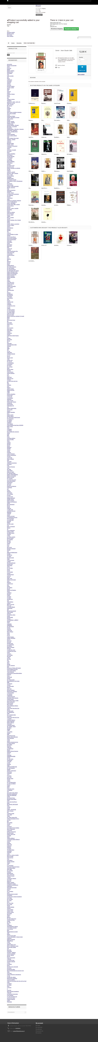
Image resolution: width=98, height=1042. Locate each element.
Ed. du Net (9, 900)
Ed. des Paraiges (10, 268)
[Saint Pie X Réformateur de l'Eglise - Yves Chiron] (47, 180)
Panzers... (43, 103)
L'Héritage (9, 959)
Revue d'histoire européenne (13, 991)
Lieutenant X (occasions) (12, 146)
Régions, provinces (11, 187)
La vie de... (56, 154)
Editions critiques (10, 882)
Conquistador (9, 253)
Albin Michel (9, 565)
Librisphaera (9, 895)
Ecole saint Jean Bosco (12, 801)
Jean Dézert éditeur (11, 868)
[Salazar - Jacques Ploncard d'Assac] (35, 146)
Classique (9, 85)
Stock (8, 581)
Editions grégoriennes (11, 455)
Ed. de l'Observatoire (11, 782)
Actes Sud (9, 777)
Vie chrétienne (10, 195)
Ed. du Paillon (10, 870)
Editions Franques (11, 275)
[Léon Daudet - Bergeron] (73, 163)
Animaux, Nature (10, 225)
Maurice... (31, 120)
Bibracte (8, 917)
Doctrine (8, 196)
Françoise (9, 990)
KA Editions (9, 646)
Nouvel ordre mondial (11, 947)
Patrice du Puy (10, 857)
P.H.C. (8, 325)
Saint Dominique (10, 738)
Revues (8, 340)
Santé (8, 182)
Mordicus (9, 582)
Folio (8, 546)
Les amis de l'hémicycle (12, 996)
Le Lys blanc (9, 731)
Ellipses (8, 278)
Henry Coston (10, 287)
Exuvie (8, 635)
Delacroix (9, 259)
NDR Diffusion (10, 940)
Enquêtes (9, 108)
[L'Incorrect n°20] (73, 237)
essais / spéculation (11, 203)
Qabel (8, 713)
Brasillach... (57, 137)
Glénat (8, 586)
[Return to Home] (8, 43)
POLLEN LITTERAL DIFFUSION (14, 668)
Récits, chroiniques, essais (12, 946)
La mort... (56, 205)
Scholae (8, 807)
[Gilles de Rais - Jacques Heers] (35, 163)
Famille (8, 109)
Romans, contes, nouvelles (12, 208)
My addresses (39, 1029)
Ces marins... (57, 120)
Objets (8, 88)
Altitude (8, 729)
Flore (8, 859)
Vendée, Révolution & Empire (13, 117)
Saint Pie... (31, 137)
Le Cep (8, 975)
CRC (8, 256)
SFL (8, 231)
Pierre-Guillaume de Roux (12, 669)
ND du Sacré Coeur (11, 320)
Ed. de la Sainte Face (11, 918)
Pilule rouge (9, 844)
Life (8, 488)
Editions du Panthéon (11, 590)
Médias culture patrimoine (12, 736)
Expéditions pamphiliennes (12, 885)
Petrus (8, 490)
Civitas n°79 (43, 245)
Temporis (9, 534)
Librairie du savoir (10, 875)
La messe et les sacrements (13, 194)
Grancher (9, 629)
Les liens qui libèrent (11, 783)
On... (30, 188)
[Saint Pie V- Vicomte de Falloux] (35, 129)
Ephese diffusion (10, 722)
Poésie (8, 211)
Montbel (8, 549)
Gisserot (9, 456)
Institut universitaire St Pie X (13, 818)
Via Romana (9, 683)
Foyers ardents (10, 909)
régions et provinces (11, 190)
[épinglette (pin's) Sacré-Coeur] (60, 237)
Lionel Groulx (57, 103)
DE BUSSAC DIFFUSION (12, 804)
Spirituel (8, 83)
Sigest (8, 622)
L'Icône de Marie (10, 692)
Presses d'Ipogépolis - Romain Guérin (15, 936)
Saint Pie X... (44, 188)
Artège (8, 566)
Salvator (8, 685)
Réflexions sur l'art (11, 103)
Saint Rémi (9, 343)
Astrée (8, 842)
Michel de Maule (10, 518)
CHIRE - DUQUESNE (11, 809)
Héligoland (9, 399)
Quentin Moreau (10, 699)
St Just (8, 351)
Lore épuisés (9, 364)
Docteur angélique (10, 690)
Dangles (8, 627)
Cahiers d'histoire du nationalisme (14, 974)
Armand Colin (10, 564)
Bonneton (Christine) (11, 548)
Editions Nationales (11, 277)
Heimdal (8, 230)
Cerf (8, 551)
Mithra (8, 317)
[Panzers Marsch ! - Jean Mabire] (47, 95)
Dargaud (8, 443)
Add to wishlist (81, 74)
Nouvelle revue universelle (12, 966)
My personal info (39, 1031)
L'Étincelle (9, 992)
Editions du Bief (10, 531)
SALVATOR (9, 677)
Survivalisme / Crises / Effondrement (14, 181)
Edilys (8, 803)
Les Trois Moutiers (11, 311)
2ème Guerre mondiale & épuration (14, 112)
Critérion (8, 442)
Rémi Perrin (9, 339)
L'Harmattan (9, 296)
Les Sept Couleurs (11, 309)
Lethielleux (9, 592)
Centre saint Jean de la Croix (13, 717)
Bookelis (9, 594)
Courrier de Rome (10, 255)
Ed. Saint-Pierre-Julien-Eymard (13, 417)
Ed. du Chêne (10, 899)
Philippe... (69, 205)
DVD (8, 90)
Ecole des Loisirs (10, 788)
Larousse (9, 575)
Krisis (8, 375)
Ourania (8, 678)
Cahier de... (44, 137)
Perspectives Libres (11, 614)
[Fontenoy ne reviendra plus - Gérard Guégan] (35, 95)
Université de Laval (11, 735)
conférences (9, 79)
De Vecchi (9, 365)
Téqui (8, 468)
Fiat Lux (8, 639)
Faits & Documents (11, 957)
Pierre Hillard (9, 330)
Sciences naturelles (11, 953)
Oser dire (9, 642)
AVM (8, 460)
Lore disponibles (10, 362)
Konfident (9, 452)
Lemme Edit (9, 457)
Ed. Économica (10, 418)
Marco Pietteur (10, 631)
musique (9, 164)
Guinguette (9, 81)
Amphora (9, 888)
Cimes (8, 825)
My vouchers (38, 1032)
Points (8, 436)
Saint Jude (9, 688)
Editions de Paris (10, 500)
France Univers (10, 372)
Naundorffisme (10, 873)
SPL (8, 349)
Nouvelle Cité (10, 599)
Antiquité (9, 133)
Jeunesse (9, 82)
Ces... (42, 120)
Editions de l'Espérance (12, 501)
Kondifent (9, 843)
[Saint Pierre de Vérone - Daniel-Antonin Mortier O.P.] (73, 112)
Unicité (8, 753)
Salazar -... (31, 154)
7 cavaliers (9, 718)
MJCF (8, 318)
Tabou (8, 972)
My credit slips (39, 1027)
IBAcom (8, 914)
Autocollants (9, 73)
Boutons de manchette (11, 65)
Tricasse (9, 877)
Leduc (8, 661)
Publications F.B (10, 405)
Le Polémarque (10, 748)
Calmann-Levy (10, 583)
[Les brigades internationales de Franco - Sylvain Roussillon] (35, 253)
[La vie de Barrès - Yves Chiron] (60, 146)
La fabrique (9, 430)
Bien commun (10, 704)
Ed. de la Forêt (10, 903)
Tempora (9, 908)
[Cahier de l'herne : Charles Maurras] (47, 129)
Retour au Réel (10, 856)
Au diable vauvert (10, 533)
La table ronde (10, 509)
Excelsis (9, 495)
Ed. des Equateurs (11, 768)
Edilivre (8, 934)
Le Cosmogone (10, 865)
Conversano (9, 830)
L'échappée (9, 429)
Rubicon (8, 387)
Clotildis (8, 733)
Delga (8, 923)
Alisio (8, 662)
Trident (8, 816)
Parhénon (9, 872)
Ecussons (9, 68)
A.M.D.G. (9, 233)
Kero (8, 585)
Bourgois (9, 540)
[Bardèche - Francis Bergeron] (60, 180)
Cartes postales (10, 75)
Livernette (9, 848)
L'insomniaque (10, 398)
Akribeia (8, 235)
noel (8, 948)
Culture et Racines (11, 453)
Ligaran (8, 535)
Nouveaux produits (11, 32)
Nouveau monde (10, 557)
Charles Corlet (10, 910)
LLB (8, 374)
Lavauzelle (9, 623)
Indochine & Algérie (11, 116)
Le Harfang (9, 983)
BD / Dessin (9, 105)
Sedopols (9, 346)
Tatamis (8, 449)
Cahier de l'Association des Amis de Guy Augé (16, 981)
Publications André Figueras (13, 335)
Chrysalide (9, 879)
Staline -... (43, 171)
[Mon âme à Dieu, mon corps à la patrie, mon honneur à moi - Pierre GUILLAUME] (35, 213)
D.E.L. (8, 257)
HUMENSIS (9, 625)
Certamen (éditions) (11, 720)
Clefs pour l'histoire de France (13, 866)
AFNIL (8, 916)
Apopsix (8, 411)
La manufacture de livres (12, 517)
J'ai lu (8, 774)
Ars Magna (9, 421)
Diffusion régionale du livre (12, 742)
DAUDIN (9, 448)
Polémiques (9, 333)
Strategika (9, 852)
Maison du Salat (10, 314)
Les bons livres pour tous (12, 381)
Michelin (8, 444)
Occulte (8, 169)
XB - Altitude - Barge (11, 726)
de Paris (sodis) (10, 523)
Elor (8, 812)
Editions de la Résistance (12, 273)
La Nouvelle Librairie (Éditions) (13, 839)
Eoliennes (9, 674)
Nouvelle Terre (10, 643)
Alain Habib (9, 869)
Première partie (10, 711)
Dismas (8, 262)
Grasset (8, 573)
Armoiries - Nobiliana (11, 952)
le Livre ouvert (10, 496)
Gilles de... (31, 171)
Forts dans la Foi (10, 282)
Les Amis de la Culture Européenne (14, 896)
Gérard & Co (9, 285)
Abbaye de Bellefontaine (12, 552)
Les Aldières (9, 420)
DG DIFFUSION (10, 626)
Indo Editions (9, 860)
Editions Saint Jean (11, 834)
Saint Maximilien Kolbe (12, 344)
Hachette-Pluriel (10, 574)
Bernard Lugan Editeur (11, 799)
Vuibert (8, 657)
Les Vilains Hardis (11, 312)
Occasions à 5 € (10, 166)
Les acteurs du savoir (11, 479)
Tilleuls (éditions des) (11, 944)
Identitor (8, 288)
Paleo (8, 805)
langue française (10, 213)
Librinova (9, 613)
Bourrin (8, 505)
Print (59, 67)
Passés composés (11, 665)
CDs (8, 77)
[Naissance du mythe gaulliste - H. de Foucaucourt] (60, 163)
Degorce (8, 229)
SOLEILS (9, 752)
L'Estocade (9, 723)
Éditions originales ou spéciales (13, 168)
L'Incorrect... (69, 245)
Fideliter (8, 281)
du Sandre (9, 761)
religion (8, 92)
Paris (8, 188)
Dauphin (8, 769)
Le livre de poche (10, 560)
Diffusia (8, 687)
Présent (8, 334)
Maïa (8, 930)
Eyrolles (8, 553)
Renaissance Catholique (12, 978)
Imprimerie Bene (10, 290)
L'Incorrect (9, 987)
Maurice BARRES (10, 161)
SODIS (8, 503)
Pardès (8, 796)
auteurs (8, 226)
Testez (8, 634)
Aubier (8, 786)
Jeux (8, 74)
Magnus (8, 527)
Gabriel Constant (10, 283)
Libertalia (9, 764)
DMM (8, 682)
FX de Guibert (10, 572)
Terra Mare (9, 461)
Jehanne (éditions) (11, 838)
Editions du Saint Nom (11, 274)
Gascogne (9, 755)
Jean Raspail (9, 157)
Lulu (8, 791)
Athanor (8, 621)
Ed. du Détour (10, 539)
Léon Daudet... (70, 171)
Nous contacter (10, 36)
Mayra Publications (11, 829)
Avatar (8, 243)
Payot (8, 787)
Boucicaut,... (31, 205)
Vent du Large (10, 357)
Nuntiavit (9, 491)
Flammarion (9, 772)
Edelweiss (9, 846)
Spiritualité (9, 191)
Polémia (8, 331)
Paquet (8, 595)
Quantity (81, 57)
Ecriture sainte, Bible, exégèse (13, 204)
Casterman (9, 773)
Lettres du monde (10, 313)
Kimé (8, 434)
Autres (8, 66)
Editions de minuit (10, 516)
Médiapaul (9, 512)
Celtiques (9, 249)
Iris (7, 291)
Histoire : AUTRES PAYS (12, 131)
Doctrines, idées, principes (12, 173)
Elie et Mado (9, 822)
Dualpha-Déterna (10, 265)
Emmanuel (9, 464)
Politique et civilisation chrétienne (14, 200)
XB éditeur (9, 727)
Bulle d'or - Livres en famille (13, 855)
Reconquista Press (11, 798)
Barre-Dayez (9, 244)
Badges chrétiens (10, 70)
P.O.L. (8, 326)
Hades (8, 559)
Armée (8, 114)
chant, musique (10, 104)
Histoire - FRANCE (11, 122)
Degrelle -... (31, 245)
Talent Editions (10, 601)
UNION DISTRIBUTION (12, 766)
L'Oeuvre (9, 303)
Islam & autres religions (12, 135)
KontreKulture (10, 294)
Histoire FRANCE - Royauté (13, 125)
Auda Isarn (9, 240)
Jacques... (43, 205)
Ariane (8, 633)
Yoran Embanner (10, 672)
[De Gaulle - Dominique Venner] (73, 146)
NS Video (9, 469)
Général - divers (10, 144)
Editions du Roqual (11, 939)
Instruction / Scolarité (11, 149)
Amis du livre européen (12, 238)
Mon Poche (9, 547)
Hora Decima (9, 482)
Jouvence (9, 653)
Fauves (8, 300)
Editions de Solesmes (11, 486)
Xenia (8, 427)
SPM (8, 299)
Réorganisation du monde (12, 894)
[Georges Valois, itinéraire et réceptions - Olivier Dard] (73, 95)
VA (7, 529)
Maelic (8, 836)
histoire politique (10, 175)
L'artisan (8, 603)
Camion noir (9, 248)
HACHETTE (9, 555)
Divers (8, 78)
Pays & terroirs (10, 327)
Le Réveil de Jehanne (11, 878)
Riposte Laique (10, 369)
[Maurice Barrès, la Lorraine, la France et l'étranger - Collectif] (35, 112)
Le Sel (8, 808)
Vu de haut (9, 973)
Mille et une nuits (10, 604)
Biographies (19, 43)
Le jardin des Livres (11, 649)
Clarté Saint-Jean (10, 252)
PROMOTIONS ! (10, 178)
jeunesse (9, 91)
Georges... (69, 103)
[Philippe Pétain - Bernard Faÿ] (73, 197)
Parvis (8, 890)
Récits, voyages (10, 217)
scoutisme (9, 147)
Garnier (8, 514)
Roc (8, 342)
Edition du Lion (10, 378)
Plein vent (9, 605)
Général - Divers (10, 192)
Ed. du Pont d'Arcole (11, 269)
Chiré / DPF (9, 814)
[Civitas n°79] (47, 237)
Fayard (8, 570)
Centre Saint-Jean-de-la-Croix (13, 708)
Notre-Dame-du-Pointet (12, 887)
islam (8, 137)
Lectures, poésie (10, 87)
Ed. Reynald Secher (11, 473)
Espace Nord (9, 395)
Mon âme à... (32, 222)
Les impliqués (10, 298)
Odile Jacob (9, 578)
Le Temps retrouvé (11, 743)
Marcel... (69, 188)
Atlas (8, 383)
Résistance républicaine (12, 794)
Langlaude (9, 304)
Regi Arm (9, 746)
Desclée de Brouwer (11, 562)
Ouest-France (10, 324)
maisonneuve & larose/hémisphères (14, 673)
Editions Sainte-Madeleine (12, 474)
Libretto (8, 543)
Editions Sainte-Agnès (11, 408)
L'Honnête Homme (11, 725)
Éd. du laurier (10, 478)
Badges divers (10, 72)
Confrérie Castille (10, 813)
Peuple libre (9, 487)
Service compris (10, 912)
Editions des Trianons (11, 401)
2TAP (8, 933)
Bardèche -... (57, 188)
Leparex (8, 308)
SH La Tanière (10, 494)
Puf (7, 336)
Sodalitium (9, 422)
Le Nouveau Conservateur (12, 994)
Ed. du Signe (9, 366)
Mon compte (9, 34)
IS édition (9, 598)
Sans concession (10, 874)
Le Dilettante (9, 790)
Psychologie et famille (11, 179)
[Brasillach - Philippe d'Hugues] (60, 129)
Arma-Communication (11, 239)
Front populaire (10, 995)
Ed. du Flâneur (10, 891)
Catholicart (9, 938)
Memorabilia (9, 744)
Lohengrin (9, 840)
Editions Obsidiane (11, 412)
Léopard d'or (9, 403)
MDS (8, 435)
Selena (8, 433)
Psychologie (9, 183)
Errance (8, 785)
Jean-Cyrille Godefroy (11, 670)
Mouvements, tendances (12, 130)
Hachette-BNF (10, 617)
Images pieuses (10, 205)
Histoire (13, 43)
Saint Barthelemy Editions (12, 926)
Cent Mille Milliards (11, 607)
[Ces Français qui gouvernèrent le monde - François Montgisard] (47, 112)
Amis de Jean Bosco (11, 237)
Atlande (8, 664)
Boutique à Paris (10, 33)
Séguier (8, 757)
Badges (8, 69)
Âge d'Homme (10, 295)
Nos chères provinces (11, 266)
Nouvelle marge (10, 833)
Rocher (8, 577)
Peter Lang (9, 329)
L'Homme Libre (10, 301)
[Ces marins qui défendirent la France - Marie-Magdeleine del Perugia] (60, 112)
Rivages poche (10, 778)
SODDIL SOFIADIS (11, 638)
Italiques (9, 292)
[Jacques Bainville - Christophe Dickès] (47, 213)
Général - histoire (10, 121)
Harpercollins (9, 608)
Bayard (8, 588)
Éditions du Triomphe (11, 475)
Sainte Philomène (10, 721)
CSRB (8, 730)
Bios (8, 821)
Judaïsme (9, 140)
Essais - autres (10, 214)
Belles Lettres (10, 426)
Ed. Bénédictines (10, 712)
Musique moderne (10, 86)
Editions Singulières (11, 394)
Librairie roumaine (10, 861)
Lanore (8, 652)
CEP (8, 864)
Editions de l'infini (10, 390)
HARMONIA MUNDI (11, 756)
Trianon (8, 862)
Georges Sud (9, 360)
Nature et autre (10, 185)
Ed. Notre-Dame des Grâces (13, 270)
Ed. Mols (9, 542)
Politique (9, 170)
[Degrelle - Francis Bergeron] (35, 237)
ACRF (8, 800)
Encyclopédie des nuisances (13, 431)
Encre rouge (9, 904)
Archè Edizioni (10, 227)
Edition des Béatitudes (11, 795)
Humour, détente (10, 955)
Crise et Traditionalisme (12, 201)
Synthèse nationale (11, 353)
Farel (8, 465)
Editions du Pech (10, 477)
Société (8, 218)
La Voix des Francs (11, 997)
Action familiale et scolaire (12, 234)
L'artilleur (9, 561)
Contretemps (9, 695)
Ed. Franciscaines (11, 679)
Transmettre (9, 492)
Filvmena (9, 707)
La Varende (9, 159)
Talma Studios (10, 612)
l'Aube (8, 765)
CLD (8, 525)
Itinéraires (9, 385)
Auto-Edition (9, 242)
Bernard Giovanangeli (11, 611)
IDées (8, 368)
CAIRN (8, 942)
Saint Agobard (10, 424)
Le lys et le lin (10, 929)
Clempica (9, 379)
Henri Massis (9, 155)
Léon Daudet (9, 160)
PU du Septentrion (11, 530)
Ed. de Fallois (10, 568)
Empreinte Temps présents (12, 698)
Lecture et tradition (11, 979)
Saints (8, 199)
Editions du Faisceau (11, 831)
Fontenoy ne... (32, 103)
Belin (8, 666)
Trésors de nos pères (11, 935)
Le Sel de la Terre (10, 960)
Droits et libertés (10, 459)
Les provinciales (10, 686)
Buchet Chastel (10, 538)
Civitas (8, 739)
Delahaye (9, 847)
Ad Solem (9, 596)
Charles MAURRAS (11, 153)
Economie (9, 949)
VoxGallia (9, 835)
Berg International (10, 504)
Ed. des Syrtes (10, 759)
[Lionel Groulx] (60, 95)
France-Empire (10, 703)
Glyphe (8, 451)
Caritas (8, 740)
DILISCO (9, 648)
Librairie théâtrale (10, 907)
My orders (38, 1025)
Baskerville (9, 246)
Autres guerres (10, 118)
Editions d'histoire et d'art (12, 272)
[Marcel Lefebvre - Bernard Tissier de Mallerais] (73, 180)
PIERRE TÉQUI (10, 499)
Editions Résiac (10, 416)
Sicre (8, 347)
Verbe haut (9, 747)
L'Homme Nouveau (11, 466)
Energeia (9, 370)
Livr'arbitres (9, 925)
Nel (7, 321)
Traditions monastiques (12, 462)
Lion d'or (8, 820)
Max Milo (9, 656)
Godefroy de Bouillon (11, 286)
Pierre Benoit (9, 162)
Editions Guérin (10, 414)
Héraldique (9, 100)
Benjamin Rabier (10, 143)
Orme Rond (9, 322)
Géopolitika (9, 851)
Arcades (8, 823)
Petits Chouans (10, 810)
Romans (8, 207)
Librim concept (10, 400)
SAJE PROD (9, 470)
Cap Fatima (9, 898)
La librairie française (11, 511)
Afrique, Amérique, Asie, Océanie (14, 220)
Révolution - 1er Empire (12, 126)
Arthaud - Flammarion (11, 770)
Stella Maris (9, 352)
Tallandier (9, 513)
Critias (8, 853)
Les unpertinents (10, 644)
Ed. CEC (9, 922)
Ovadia (8, 921)
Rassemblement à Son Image (13, 681)
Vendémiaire (9, 760)
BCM (8, 247)
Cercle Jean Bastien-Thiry (12, 251)
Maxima (8, 618)
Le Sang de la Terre (11, 305)
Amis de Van (9, 409)
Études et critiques (11, 212)
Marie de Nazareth (11, 701)
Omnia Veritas (10, 404)
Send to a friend (61, 65)
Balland (8, 522)
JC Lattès (9, 556)
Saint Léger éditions (11, 481)
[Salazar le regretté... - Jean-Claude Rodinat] (47, 146)
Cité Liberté (9, 913)
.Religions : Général (11, 139)
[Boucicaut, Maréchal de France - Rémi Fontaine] (35, 197)
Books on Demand (11, 526)
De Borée (9, 521)
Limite (8, 982)
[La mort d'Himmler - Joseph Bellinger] (60, 197)
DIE (8, 260)
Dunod (8, 591)
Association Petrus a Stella (12, 700)
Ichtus (8, 892)
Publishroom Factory (11, 883)
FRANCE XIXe (10, 124)
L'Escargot (9, 716)
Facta (8, 279)
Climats (8, 779)
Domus (8, 709)
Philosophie (9, 951)
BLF (8, 382)
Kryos (8, 544)
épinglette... (56, 245)
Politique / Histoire (11, 94)
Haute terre (9, 377)
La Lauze (9, 943)
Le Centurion (9, 694)
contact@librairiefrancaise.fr (19, 1031)
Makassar (9, 881)
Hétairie (8, 749)
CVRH (8, 392)
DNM (8, 734)
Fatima (8, 96)
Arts (8, 98)
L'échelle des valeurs (11, 977)
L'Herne (8, 781)
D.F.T (8, 413)
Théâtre (8, 216)
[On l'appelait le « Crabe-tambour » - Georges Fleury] (35, 180)
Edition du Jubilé (10, 472)
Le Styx (8, 307)
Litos (8, 600)
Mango (8, 446)
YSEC (8, 359)
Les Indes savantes (11, 536)
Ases (8, 386)
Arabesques (9, 886)
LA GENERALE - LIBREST (12, 620)
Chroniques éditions (11, 438)
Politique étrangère (11, 134)
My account (39, 1023)
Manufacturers (14, 1007)
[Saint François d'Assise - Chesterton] (73, 129)
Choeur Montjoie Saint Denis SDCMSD (15, 425)
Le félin (8, 762)
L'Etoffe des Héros (11, 920)
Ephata (8, 616)
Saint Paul (9, 483)
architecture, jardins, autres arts (13, 101)
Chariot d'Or (9, 630)
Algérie (8, 221)
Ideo (8, 609)
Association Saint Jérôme (12, 792)
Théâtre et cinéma (11, 99)
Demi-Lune (9, 640)
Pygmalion (9, 775)
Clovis (8, 675)
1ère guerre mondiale (11, 113)
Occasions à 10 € (10, 165)
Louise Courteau (10, 636)
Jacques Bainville (10, 156)
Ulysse (8, 356)
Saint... (68, 120)
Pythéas (8, 338)
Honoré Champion (10, 373)
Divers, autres (10, 174)
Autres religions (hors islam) (13, 138)
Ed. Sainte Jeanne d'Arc (12, 817)
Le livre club (9, 396)
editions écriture (10, 388)
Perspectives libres (11, 969)
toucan (8, 569)
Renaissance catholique (12, 691)
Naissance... (57, 171)
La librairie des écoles (11, 651)
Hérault (8, 905)
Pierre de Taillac (10, 439)
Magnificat (9, 447)
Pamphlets (9, 177)
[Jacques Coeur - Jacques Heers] (47, 197)
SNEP (8, 348)
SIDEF (8, 391)
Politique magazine (11, 999)
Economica (9, 826)
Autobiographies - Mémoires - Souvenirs (15, 129)
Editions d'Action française (12, 751)
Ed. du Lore (9, 361)
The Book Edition (10, 849)
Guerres (8, 111)
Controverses (10, 198)
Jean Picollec (10, 655)
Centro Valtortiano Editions (12, 705)
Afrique (8, 222)
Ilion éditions (9, 587)
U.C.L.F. (8, 355)
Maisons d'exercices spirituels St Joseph (15, 316)
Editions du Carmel (11, 498)
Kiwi (8, 660)
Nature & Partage (10, 647)
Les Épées (9, 985)
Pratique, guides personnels (13, 186)
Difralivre (9, 261)
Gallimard (9, 508)
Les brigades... (32, 260)
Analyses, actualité (11, 172)
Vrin (8, 407)
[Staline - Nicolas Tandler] (47, 163)
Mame (8, 440)
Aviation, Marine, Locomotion (13, 224)
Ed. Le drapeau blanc (11, 714)
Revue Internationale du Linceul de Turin (15, 970)
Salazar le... (44, 154)
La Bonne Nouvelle (11, 696)
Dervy (8, 901)
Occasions (9, 151)
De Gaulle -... (70, 154)
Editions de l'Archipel (11, 579)
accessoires (9, 64)
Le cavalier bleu (10, 520)
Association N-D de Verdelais (13, 827)
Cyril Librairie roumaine (12, 927)
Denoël (8, 507)
